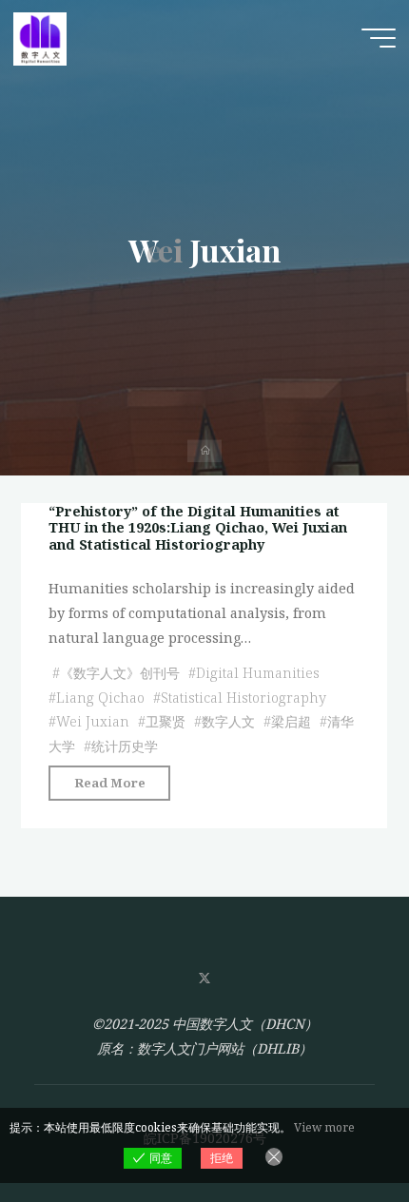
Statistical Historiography (243, 697)
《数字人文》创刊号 (120, 672)
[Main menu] (378, 38)
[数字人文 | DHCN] (40, 38)
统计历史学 (124, 746)
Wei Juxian (92, 721)
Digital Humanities (258, 672)
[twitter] (204, 979)
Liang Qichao (100, 697)
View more (324, 1127)
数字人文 (228, 721)
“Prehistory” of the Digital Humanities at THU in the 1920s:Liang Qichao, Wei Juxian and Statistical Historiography (198, 527)
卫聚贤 (165, 721)
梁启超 (291, 721)
